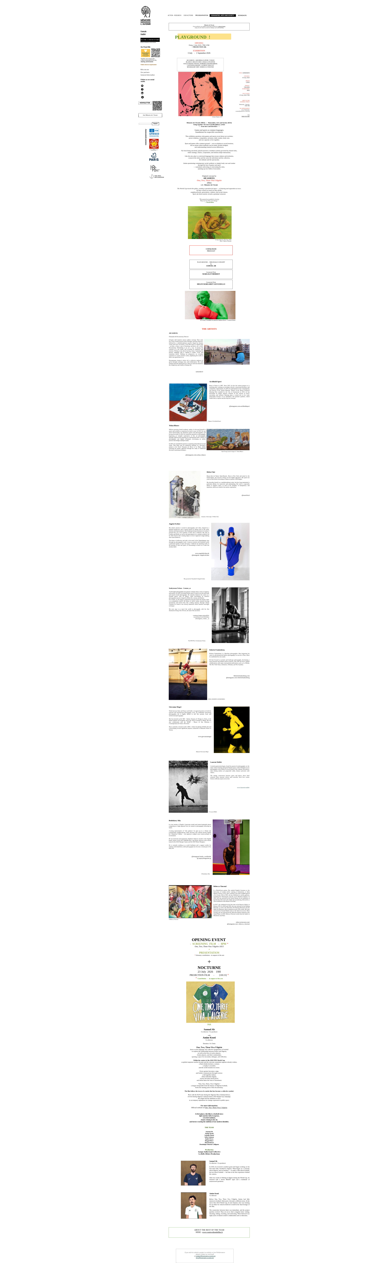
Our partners (145, 72)
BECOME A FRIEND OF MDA (150, 40)
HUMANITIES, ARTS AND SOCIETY (222, 15)
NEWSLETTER (145, 103)
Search (155, 123)
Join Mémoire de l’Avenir (150, 115)
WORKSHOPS (242, 15)
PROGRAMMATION (201, 15)
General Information (148, 75)
